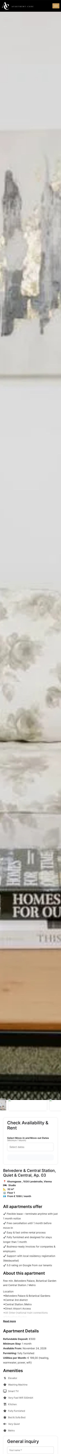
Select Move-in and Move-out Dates (28, 1139)
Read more (9, 1321)
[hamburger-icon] (55, 5)
